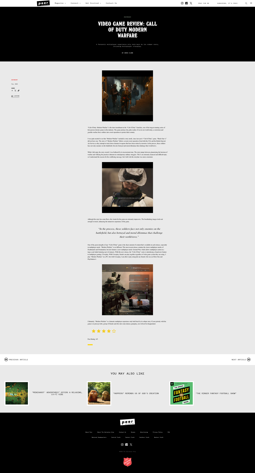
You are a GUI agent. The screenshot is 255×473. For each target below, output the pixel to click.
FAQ (169, 432)
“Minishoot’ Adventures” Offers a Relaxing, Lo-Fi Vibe (57, 393)
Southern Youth (144, 437)
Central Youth (115, 437)
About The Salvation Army (105, 432)
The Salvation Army (127, 462)
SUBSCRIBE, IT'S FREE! (227, 3)
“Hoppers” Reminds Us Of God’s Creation (136, 393)
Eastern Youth (129, 437)
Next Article (239, 360)
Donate (133, 432)
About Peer (88, 432)
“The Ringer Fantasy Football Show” (216, 393)
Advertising (144, 432)
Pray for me (203, 3)
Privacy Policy (158, 432)
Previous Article (18, 360)
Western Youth (158, 437)
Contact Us (111, 3)
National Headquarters (99, 437)
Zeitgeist (127, 16)
